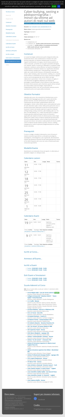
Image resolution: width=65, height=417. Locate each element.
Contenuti (8, 22)
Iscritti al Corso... (31, 252)
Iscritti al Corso (10, 47)
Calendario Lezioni (11, 36)
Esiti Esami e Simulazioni (13, 58)
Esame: (37, 268)
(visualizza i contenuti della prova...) (35, 231)
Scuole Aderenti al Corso (13, 61)
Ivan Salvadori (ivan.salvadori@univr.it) (40, 27)
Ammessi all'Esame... (33, 258)
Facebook (41, 399)
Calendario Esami (11, 43)
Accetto (54, 6)
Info (59, 6)
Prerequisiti (9, 29)
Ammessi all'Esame (11, 50)
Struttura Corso (10, 12)
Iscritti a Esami (10, 54)
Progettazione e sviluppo (42, 409)
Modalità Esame (10, 33)
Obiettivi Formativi (11, 26)
